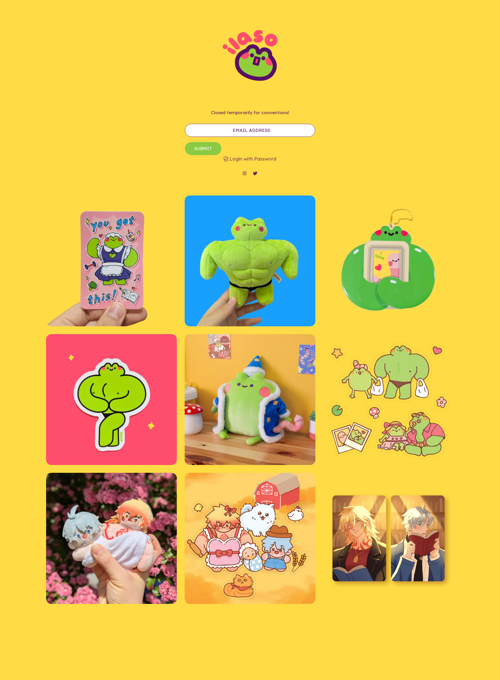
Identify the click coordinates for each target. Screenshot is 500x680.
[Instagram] (244, 173)
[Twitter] (255, 173)
